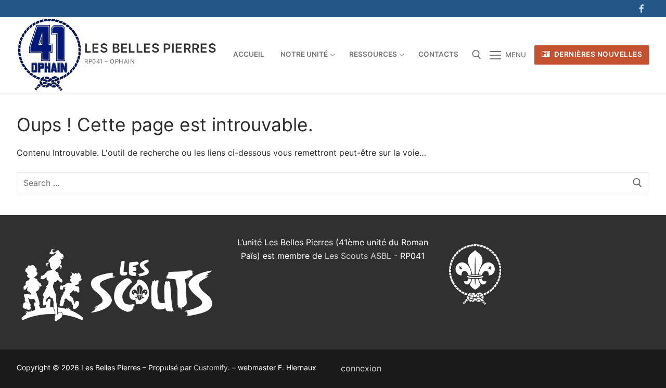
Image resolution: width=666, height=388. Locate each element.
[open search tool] (476, 54)
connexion (361, 368)
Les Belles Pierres (150, 48)
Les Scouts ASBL (358, 256)
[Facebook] (641, 9)
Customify (211, 367)
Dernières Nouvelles (597, 54)
